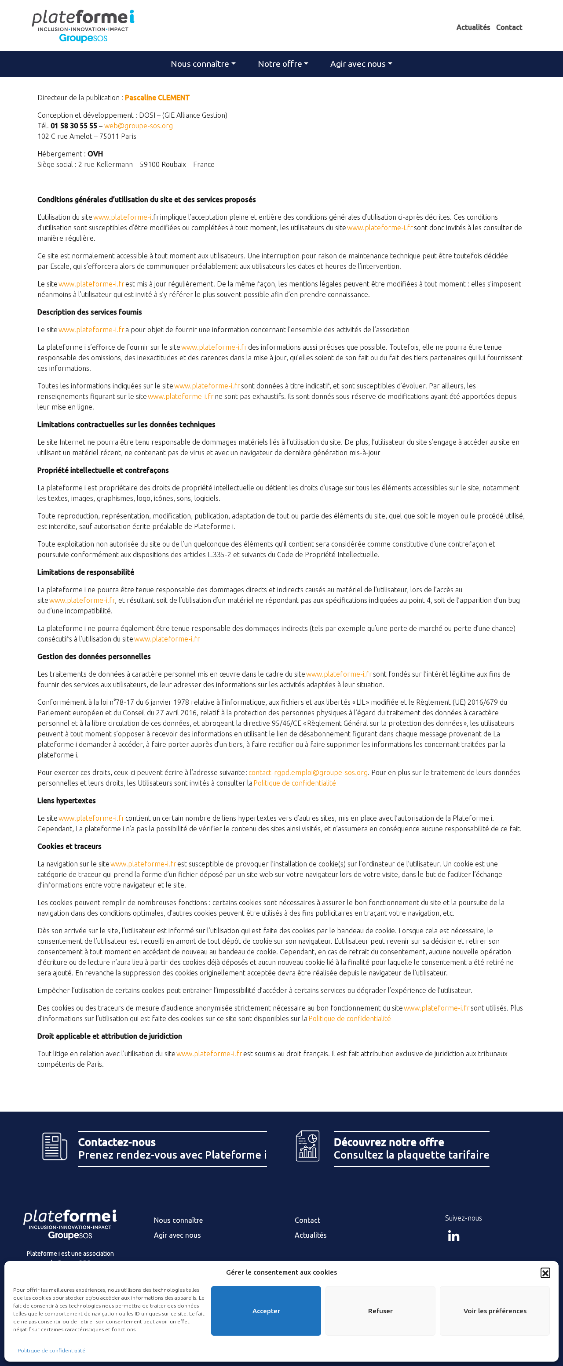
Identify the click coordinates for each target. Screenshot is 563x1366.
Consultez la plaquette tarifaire (412, 1148)
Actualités (473, 27)
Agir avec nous (358, 64)
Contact (509, 27)
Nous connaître (200, 64)
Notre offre (280, 64)
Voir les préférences (495, 1311)
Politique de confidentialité (51, 1350)
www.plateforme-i (122, 217)
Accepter (266, 1311)
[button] (545, 1272)
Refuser (380, 1311)
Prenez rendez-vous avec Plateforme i (172, 1148)
